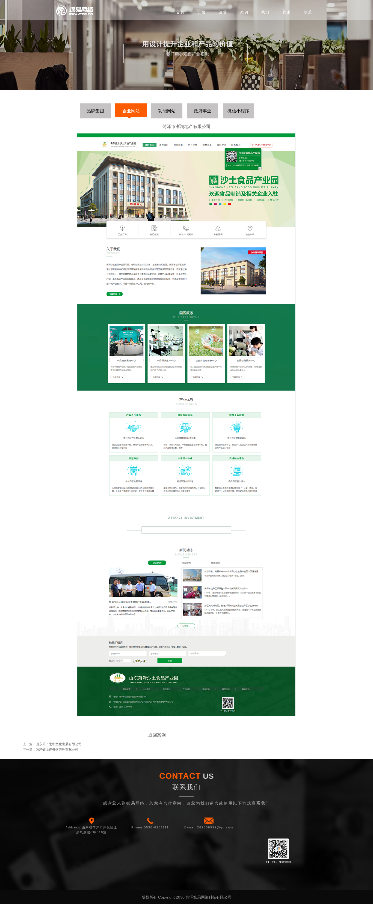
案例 (244, 12)
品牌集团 (95, 111)
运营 (223, 12)
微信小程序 (238, 111)
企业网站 (131, 111)
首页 (180, 12)
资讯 (287, 12)
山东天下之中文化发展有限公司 (59, 744)
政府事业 (202, 111)
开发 (202, 12)
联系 (308, 12)
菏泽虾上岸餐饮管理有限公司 (57, 749)
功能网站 (167, 111)
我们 (265, 12)
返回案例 (157, 735)
